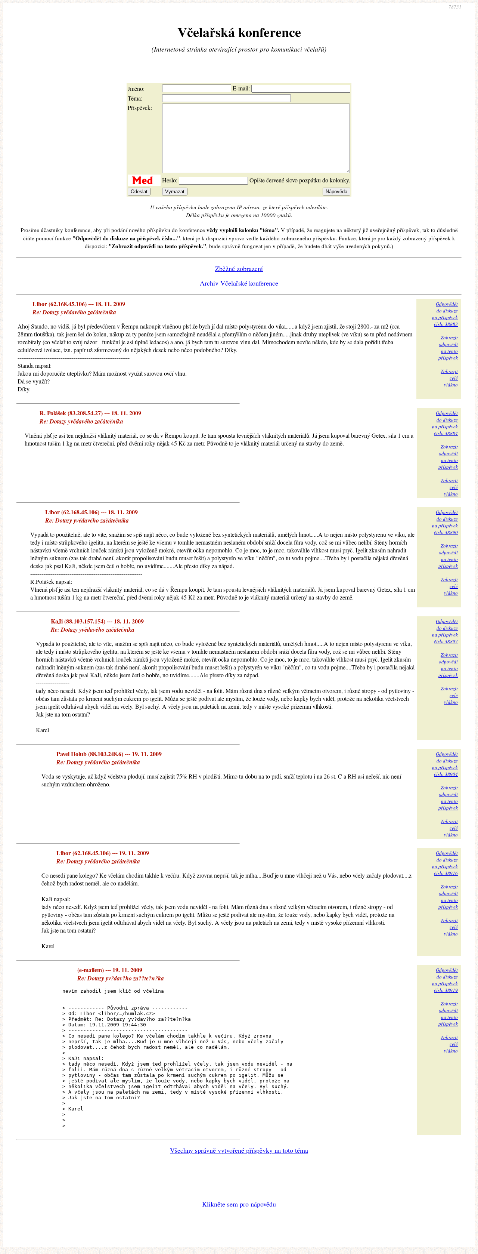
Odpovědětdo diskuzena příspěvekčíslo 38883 (445, 314)
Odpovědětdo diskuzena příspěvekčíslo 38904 (445, 764)
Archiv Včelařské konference (239, 282)
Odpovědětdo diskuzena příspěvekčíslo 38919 (445, 980)
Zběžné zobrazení (239, 268)
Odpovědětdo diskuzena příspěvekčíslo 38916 (445, 863)
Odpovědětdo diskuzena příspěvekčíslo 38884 (445, 423)
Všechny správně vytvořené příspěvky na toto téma (239, 1150)
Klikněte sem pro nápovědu (239, 1203)
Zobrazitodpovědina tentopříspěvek (448, 347)
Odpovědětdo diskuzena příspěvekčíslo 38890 (445, 522)
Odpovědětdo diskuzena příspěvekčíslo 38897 (445, 631)
